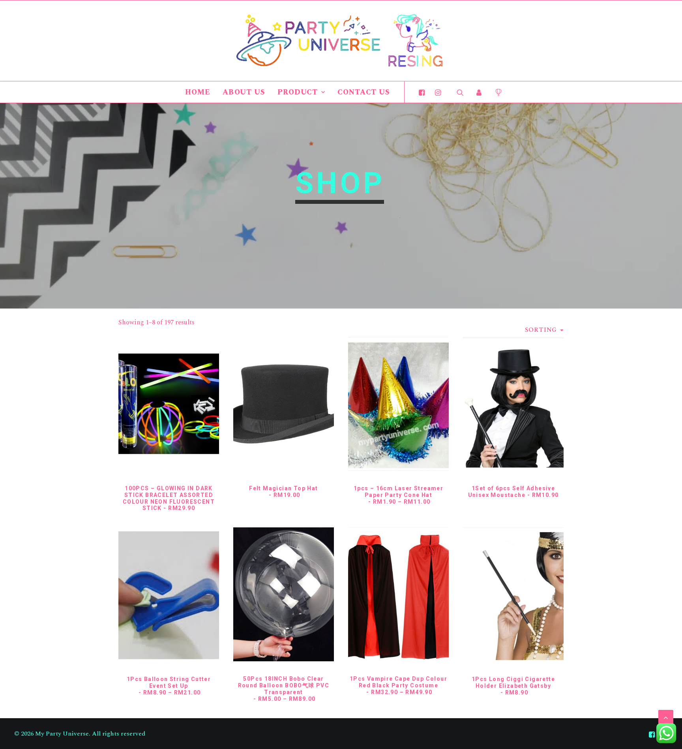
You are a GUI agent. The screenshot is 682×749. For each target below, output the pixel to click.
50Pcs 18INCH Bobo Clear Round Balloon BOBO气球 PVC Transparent (284, 689)
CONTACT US (363, 92)
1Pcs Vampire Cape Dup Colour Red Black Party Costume (398, 685)
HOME (197, 92)
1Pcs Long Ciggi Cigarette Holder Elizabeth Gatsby (513, 686)
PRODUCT (297, 92)
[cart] (495, 92)
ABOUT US (244, 92)
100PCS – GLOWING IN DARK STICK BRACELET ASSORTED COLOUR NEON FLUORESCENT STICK (169, 498)
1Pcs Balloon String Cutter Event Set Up (169, 686)
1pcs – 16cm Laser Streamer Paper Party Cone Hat (398, 495)
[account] (479, 92)
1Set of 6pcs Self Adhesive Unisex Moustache (513, 491)
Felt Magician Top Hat (283, 491)
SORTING (541, 330)
